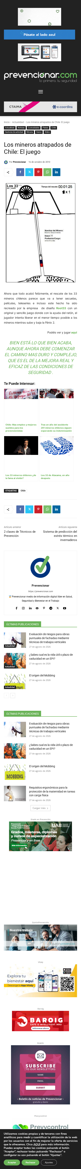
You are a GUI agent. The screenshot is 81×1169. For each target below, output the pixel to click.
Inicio (7, 122)
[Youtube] (64, 607)
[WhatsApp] (47, 172)
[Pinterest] (38, 172)
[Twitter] (29, 172)
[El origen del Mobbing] (15, 681)
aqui (74, 332)
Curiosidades (33, 128)
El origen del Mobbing (42, 675)
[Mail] (37, 607)
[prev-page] (6, 695)
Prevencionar (19, 162)
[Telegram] (50, 607)
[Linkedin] (56, 172)
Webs (47, 132)
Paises (45, 128)
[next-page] (12, 695)
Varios (38, 132)
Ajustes (49, 1162)
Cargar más (39, 808)
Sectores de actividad (14, 132)
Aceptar (12, 1162)
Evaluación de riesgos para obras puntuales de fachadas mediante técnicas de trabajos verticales (49, 638)
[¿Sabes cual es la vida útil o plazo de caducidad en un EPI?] (15, 660)
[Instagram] (23, 607)
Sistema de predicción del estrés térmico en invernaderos (60, 536)
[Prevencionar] (6, 162)
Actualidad (18, 122)
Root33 (61, 308)
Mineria (30, 132)
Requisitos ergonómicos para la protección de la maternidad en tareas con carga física (52, 791)
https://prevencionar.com (40, 591)
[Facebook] (20, 172)
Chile (54, 128)
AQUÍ (36, 1144)
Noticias (21, 128)
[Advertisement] (40, 885)
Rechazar (30, 1162)
